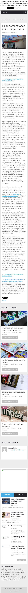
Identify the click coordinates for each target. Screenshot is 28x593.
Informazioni (17, 7)
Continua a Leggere (8, 337)
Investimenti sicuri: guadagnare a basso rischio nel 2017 (17, 514)
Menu (3, 12)
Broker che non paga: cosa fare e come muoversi (18, 501)
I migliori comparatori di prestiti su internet (13, 361)
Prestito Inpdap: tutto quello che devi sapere (12, 425)
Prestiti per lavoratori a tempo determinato (18, 547)
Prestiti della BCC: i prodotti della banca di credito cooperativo (12, 329)
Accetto (10, 7)
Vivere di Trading (16, 526)
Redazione (5, 32)
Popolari (7, 495)
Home (4, 19)
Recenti (20, 495)
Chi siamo (17, 591)
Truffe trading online (18, 537)
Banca (8, 19)
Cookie (10, 591)
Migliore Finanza (18, 588)
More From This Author (18, 450)
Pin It (4, 300)
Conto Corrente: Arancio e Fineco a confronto (13, 393)
